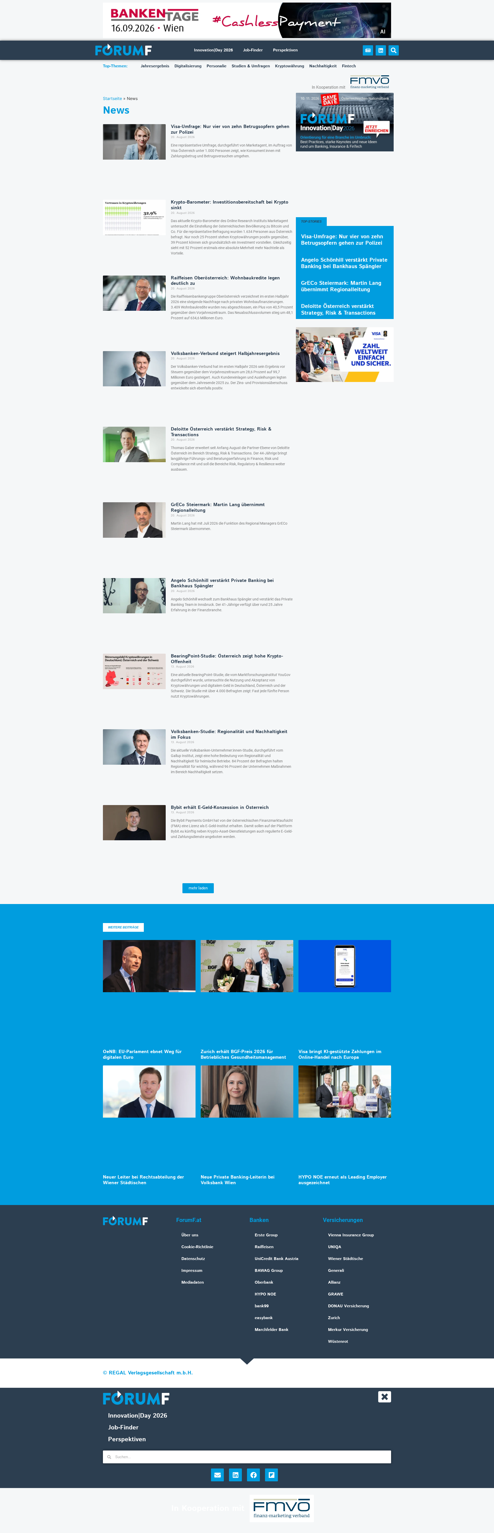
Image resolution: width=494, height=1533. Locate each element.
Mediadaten (192, 1282)
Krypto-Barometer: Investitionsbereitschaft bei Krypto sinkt (229, 205)
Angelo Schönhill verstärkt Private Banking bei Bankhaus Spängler (222, 583)
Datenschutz (193, 1259)
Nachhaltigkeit (323, 66)
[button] (394, 50)
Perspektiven (285, 50)
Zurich (334, 1318)
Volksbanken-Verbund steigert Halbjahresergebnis (225, 353)
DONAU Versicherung (348, 1306)
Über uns (189, 1235)
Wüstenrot (338, 1342)
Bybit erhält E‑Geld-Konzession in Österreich (220, 807)
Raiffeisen (264, 1247)
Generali (336, 1271)
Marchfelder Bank (271, 1330)
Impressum (191, 1271)
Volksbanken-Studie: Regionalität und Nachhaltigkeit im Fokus (229, 734)
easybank (264, 1318)
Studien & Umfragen (251, 66)
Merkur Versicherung (348, 1330)
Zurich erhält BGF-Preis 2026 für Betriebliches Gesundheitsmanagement (243, 1054)
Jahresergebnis (155, 66)
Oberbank (264, 1282)
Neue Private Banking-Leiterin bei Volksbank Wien (238, 1180)
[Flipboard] (271, 1474)
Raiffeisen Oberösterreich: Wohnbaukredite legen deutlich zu (225, 281)
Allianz (334, 1282)
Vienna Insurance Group (351, 1235)
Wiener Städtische (345, 1259)
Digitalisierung (187, 66)
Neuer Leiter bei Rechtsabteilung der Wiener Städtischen (143, 1180)
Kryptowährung (289, 66)
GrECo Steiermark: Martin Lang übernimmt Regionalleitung (218, 507)
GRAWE (335, 1294)
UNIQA (334, 1247)
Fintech (349, 66)
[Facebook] (253, 1474)
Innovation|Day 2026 (213, 50)
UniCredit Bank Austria (276, 1259)
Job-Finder (253, 50)
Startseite (112, 98)
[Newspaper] (368, 50)
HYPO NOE (265, 1294)
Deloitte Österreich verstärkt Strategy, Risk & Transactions (221, 432)
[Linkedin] (381, 50)
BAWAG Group (269, 1271)
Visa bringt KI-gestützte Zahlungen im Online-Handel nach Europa (339, 1054)
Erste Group (266, 1235)
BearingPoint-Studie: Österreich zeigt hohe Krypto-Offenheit (227, 659)
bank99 (262, 1306)
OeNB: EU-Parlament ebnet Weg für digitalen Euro (142, 1054)
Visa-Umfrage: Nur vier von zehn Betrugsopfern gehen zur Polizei (230, 129)
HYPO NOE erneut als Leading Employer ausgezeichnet (342, 1180)
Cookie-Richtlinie (197, 1247)
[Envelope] (217, 1474)
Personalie (216, 66)
